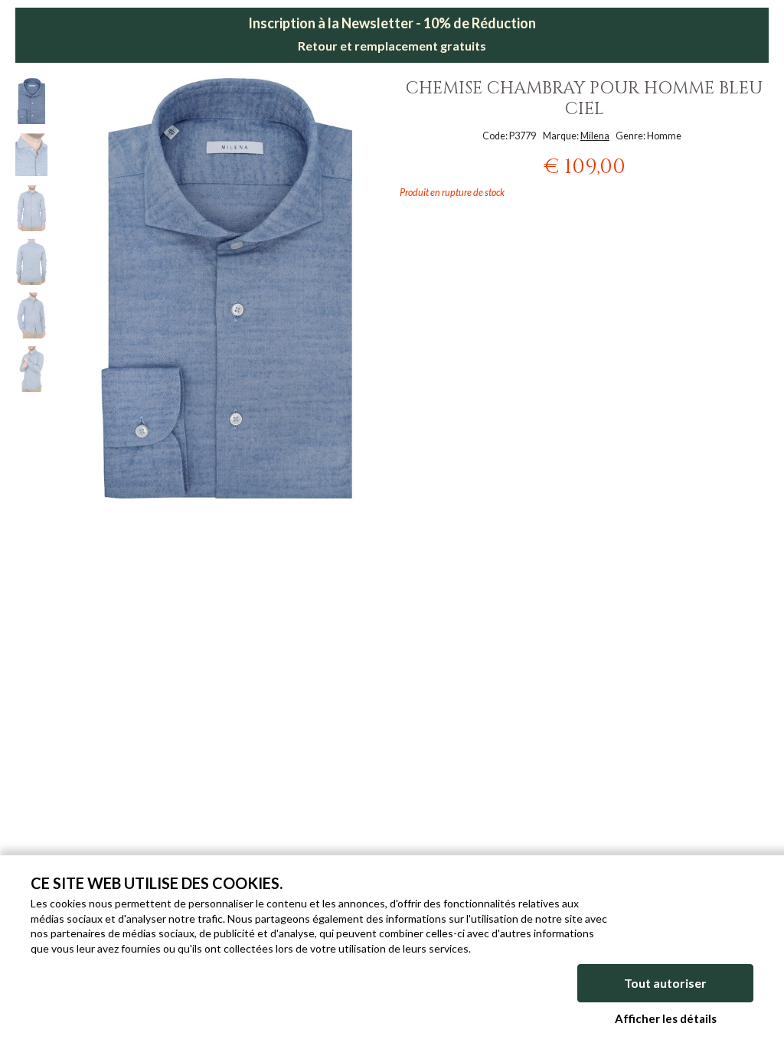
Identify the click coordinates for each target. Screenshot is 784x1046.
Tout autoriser (665, 983)
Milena (594, 136)
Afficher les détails (666, 1018)
